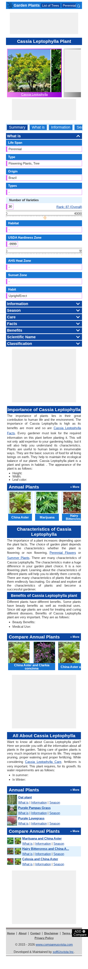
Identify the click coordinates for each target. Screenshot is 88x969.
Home (11, 933)
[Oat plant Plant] (12, 800)
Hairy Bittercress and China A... (45, 849)
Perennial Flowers (75, 5)
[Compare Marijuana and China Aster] (14, 841)
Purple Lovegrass (31, 818)
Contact (35, 933)
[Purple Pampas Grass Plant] (12, 810)
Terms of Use (70, 933)
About (22, 933)
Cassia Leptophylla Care (43, 762)
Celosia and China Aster (40, 859)
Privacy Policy (44, 938)
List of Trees (50, 5)
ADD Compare (80, 932)
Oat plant (25, 797)
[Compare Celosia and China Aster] (14, 861)
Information (60, 127)
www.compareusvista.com (54, 944)
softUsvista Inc (63, 952)
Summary (17, 127)
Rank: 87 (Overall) (69, 206)
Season (54, 802)
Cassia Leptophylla (34, 94)
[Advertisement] (44, 23)
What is (38, 127)
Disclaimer (51, 933)
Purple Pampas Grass (34, 808)
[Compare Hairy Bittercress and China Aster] (14, 851)
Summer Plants (18, 558)
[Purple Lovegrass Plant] (12, 821)
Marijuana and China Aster (42, 838)
